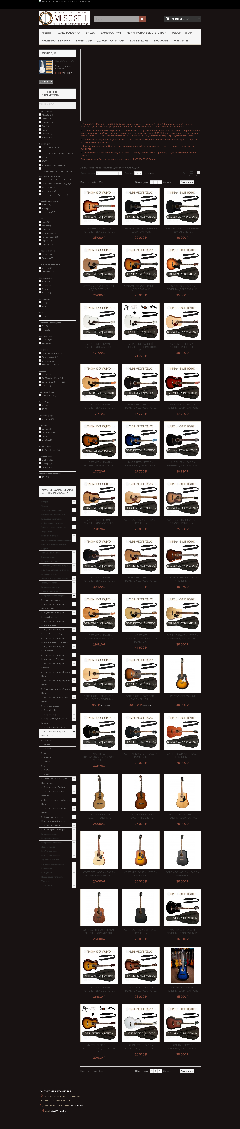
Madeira (47, 757)
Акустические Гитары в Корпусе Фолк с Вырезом (52, 657)
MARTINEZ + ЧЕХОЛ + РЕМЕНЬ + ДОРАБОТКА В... (182, 288)
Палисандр (48, 432)
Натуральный (50, 237)
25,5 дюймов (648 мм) (53, 382)
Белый (46, 222)
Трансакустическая (52, 353)
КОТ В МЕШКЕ (139, 40)
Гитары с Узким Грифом (54, 787)
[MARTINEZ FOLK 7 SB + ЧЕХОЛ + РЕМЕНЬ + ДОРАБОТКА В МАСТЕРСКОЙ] (140, 792)
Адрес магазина (68, 32)
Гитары (44, 502)
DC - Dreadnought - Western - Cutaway (57, 171)
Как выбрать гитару (56, 40)
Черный (47, 241)
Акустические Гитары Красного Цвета (56, 682)
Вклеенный (49, 395)
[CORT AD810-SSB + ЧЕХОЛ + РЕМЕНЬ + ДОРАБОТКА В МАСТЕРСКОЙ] (140, 850)
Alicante (47, 115)
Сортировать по (87, 173)
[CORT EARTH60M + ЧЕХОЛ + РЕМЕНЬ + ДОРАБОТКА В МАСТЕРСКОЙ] (99, 907)
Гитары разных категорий (53, 595)
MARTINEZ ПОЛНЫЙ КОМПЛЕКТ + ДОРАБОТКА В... (141, 347)
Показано (129, 173)
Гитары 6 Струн (50, 714)
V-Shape (47, 463)
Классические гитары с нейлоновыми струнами (52, 521)
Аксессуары (46, 885)
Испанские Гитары (49, 536)
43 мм (46, 285)
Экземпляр (84, 40)
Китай (46, 205)
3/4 (44, 157)
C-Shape (47, 460)
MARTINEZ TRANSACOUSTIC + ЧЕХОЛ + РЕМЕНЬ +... (140, 638)
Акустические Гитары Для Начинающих (54, 733)
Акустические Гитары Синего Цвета (55, 691)
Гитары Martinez (50, 710)
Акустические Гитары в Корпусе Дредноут (52, 623)
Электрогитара (50, 361)
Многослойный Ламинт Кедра (56, 183)
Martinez (47, 761)
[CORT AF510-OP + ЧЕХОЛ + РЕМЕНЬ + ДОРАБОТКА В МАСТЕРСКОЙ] (99, 850)
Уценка (44, 506)
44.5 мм (46, 289)
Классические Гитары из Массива (53, 793)
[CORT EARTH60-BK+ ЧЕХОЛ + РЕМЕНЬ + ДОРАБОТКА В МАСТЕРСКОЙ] (140, 907)
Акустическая (50, 357)
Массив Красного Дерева (55, 195)
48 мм (46, 293)
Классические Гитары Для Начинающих (54, 781)
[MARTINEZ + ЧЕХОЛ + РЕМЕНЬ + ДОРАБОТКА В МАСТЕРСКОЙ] (182, 264)
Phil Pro (46, 770)
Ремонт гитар (182, 32)
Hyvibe (46, 330)
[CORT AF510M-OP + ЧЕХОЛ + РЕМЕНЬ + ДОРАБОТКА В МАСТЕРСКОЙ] (182, 731)
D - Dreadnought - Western (55, 165)
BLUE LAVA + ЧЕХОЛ (65, 60)
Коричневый (49, 233)
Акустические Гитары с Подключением (52, 606)
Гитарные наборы (51, 706)
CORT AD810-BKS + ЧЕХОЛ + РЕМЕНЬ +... (182, 874)
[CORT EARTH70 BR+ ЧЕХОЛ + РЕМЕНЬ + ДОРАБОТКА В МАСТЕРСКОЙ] (182, 555)
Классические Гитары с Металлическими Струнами (53, 819)
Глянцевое (48, 272)
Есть (45, 316)
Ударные (45, 881)
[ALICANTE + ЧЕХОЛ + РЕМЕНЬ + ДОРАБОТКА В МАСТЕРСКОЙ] (140, 965)
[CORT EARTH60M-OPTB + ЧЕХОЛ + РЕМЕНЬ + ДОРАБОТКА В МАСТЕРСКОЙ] (182, 497)
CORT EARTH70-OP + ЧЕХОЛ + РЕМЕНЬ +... (182, 345)
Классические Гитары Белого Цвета (55, 802)
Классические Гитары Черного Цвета (56, 810)
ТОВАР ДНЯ (49, 53)
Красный (47, 226)
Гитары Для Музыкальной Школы (54, 721)
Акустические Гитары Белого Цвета (55, 674)
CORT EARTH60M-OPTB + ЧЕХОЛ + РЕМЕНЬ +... (182, 521)
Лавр (46, 436)
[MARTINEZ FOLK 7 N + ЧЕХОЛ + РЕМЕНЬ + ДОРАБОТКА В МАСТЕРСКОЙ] (99, 792)
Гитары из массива (49, 561)
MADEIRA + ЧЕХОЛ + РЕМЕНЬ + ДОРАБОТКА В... (99, 230)
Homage (47, 133)
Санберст (47, 244)
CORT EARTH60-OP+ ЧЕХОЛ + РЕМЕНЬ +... (140, 521)
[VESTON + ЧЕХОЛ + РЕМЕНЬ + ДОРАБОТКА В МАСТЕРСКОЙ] (140, 206)
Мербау (47, 440)
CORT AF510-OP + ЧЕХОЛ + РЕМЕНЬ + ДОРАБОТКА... (99, 874)
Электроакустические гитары (54, 565)
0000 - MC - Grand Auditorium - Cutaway (57, 154)
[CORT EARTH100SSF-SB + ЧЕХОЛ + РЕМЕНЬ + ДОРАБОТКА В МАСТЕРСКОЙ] (140, 674)
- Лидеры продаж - (52, 600)
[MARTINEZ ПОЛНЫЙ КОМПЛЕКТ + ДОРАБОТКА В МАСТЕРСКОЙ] (140, 321)
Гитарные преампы (50, 838)
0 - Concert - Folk (50, 147)
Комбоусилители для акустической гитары (50, 857)
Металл (47, 340)
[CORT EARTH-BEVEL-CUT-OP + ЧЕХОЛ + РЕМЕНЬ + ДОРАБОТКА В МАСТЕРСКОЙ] (99, 674)
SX (44, 766)
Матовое (48, 268)
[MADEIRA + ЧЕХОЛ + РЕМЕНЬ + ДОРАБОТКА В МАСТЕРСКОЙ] (99, 206)
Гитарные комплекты (50, 587)
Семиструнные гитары (51, 591)
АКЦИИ (46, 32)
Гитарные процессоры (51, 842)
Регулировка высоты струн (146, 32)
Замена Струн (111, 32)
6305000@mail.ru (58, 1111)
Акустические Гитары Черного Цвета (56, 699)
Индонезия (49, 212)
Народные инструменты (52, 877)
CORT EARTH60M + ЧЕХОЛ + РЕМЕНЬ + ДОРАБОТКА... (99, 931)
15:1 (45, 477)
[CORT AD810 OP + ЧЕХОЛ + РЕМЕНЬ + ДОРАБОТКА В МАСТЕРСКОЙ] (182, 613)
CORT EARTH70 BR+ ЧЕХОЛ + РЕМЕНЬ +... (182, 579)
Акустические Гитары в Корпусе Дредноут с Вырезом (54, 640)
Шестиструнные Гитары (54, 830)
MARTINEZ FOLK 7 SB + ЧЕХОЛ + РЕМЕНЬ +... (141, 816)
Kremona (47, 137)
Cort (45, 126)
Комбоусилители (49, 851)
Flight (45, 130)
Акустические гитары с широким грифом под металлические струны (56, 544)
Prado (46, 774)
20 (45, 405)
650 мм (46, 374)
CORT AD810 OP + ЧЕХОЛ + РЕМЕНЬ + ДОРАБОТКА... (182, 637)
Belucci (46, 118)
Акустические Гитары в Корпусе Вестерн (52, 615)
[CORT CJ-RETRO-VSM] (182, 674)
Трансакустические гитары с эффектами (54, 529)
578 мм (46, 386)
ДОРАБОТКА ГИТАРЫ (111, 40)
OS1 (45, 326)
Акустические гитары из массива (53, 665)
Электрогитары (48, 557)
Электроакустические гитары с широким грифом (55, 572)
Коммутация (46, 872)
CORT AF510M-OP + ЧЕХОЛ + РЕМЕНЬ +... (182, 755)
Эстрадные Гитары (51, 825)
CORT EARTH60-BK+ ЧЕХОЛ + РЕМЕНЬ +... (140, 931)
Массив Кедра (49, 191)
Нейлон (47, 343)
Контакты (181, 40)
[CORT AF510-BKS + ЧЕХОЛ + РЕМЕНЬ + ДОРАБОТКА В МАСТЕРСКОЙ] (140, 731)
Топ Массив (49, 254)
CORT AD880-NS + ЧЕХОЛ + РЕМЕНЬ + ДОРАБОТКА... (182, 816)
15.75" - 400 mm (51, 450)
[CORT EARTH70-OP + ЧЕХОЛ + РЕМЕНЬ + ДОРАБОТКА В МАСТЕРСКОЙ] (182, 321)
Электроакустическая (53, 364)
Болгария (47, 208)
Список (198, 175)
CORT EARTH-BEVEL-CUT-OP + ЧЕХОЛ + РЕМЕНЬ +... (99, 698)
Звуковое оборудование (52, 864)
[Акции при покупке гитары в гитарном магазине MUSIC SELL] (120, 4)
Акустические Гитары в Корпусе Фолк (52, 648)
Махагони (48, 419)
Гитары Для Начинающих (54, 727)
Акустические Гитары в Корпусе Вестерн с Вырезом (54, 632)
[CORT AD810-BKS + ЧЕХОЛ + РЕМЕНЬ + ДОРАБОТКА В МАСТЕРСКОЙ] (182, 850)
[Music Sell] (64, 18)
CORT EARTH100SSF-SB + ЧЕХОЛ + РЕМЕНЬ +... (141, 698)
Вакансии (160, 40)
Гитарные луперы (49, 834)
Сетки (191, 175)
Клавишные (46, 868)
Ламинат (48, 258)
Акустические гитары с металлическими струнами (53, 512)
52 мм (46, 281)
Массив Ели (49, 187)
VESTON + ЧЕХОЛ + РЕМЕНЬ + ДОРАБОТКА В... (140, 230)
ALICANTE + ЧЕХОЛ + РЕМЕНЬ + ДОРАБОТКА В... (141, 989)
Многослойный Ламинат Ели (56, 180)
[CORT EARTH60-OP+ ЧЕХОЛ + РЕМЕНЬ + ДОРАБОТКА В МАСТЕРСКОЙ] (140, 497)
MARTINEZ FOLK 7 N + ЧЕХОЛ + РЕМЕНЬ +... (99, 816)
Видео (90, 32)
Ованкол (47, 429)
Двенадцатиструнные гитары (54, 578)
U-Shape (47, 467)
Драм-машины (48, 847)
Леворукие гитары (49, 583)
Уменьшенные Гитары (51, 553)
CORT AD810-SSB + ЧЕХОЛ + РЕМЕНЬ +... (140, 874)
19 (44, 409)
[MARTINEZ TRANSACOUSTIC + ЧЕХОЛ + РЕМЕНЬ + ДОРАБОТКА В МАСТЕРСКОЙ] (140, 613)
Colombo (47, 122)
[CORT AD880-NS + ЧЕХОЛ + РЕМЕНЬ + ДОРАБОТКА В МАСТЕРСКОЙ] (182, 792)
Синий (46, 229)
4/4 (44, 161)
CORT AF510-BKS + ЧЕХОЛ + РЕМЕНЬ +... (140, 755)
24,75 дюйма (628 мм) (53, 378)
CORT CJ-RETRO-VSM (182, 696)
